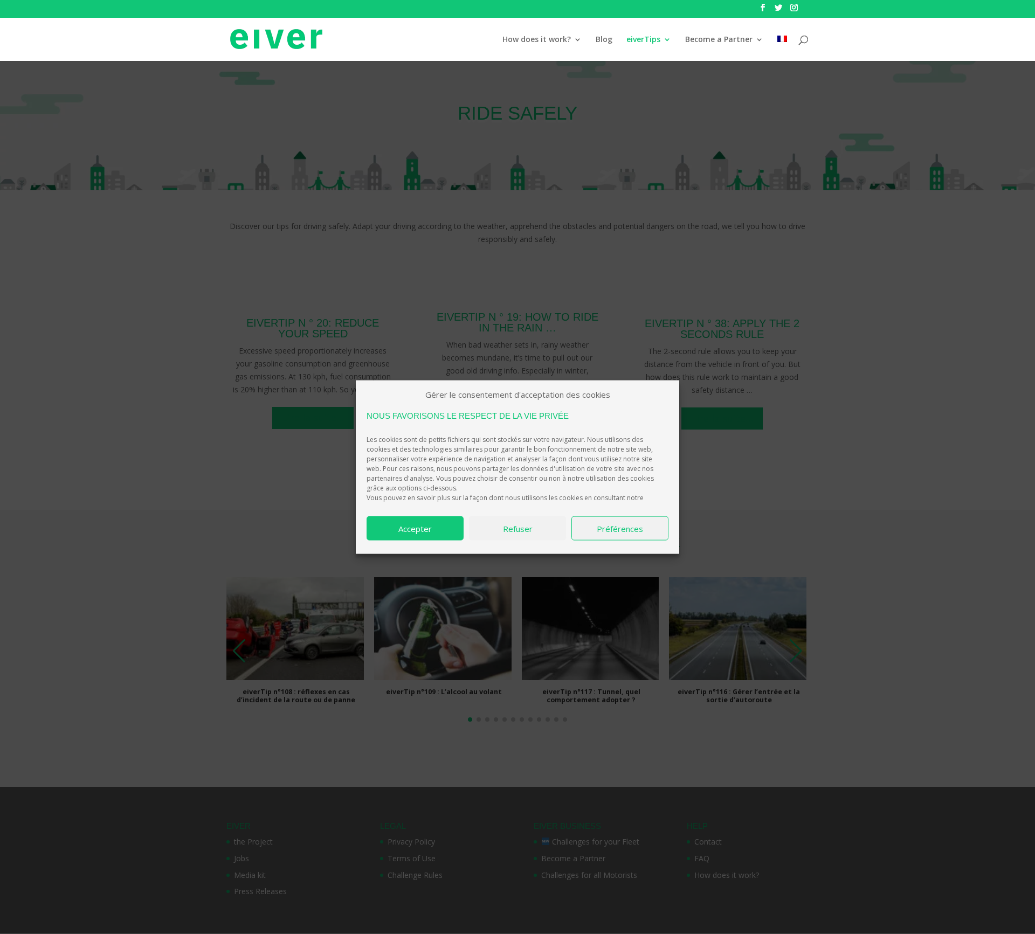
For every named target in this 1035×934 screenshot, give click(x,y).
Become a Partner (719, 40)
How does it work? (536, 40)
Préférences (620, 528)
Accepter (415, 528)
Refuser (518, 528)
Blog (604, 40)
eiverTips (643, 40)
